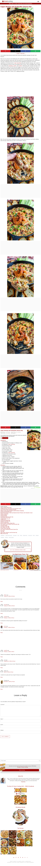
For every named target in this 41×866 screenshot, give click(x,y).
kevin (5, 626)
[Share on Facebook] (25, 51)
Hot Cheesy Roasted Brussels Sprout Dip (10, 529)
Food (21, 535)
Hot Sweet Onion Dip (5, 526)
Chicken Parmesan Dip (6, 518)
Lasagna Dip (4, 519)
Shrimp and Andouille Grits (7, 511)
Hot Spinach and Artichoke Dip (7, 516)
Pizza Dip (3, 530)
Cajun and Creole (9, 535)
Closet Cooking (7, 1)
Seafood (2, 537)
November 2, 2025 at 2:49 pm (9, 681)
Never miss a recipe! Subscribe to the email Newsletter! (20, 3)
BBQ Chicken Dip (5, 533)
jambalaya (11, 65)
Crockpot (14, 535)
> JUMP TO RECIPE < (20, 53)
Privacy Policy (22, 861)
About (11, 861)
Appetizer (2, 535)
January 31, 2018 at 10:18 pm (9, 596)
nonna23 (5, 616)
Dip (18, 535)
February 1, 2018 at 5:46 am (9, 617)
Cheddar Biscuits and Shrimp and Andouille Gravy (11, 508)
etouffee (20, 65)
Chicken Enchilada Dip (6, 520)
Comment (3, 704)
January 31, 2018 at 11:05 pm (9, 605)
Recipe (37, 535)
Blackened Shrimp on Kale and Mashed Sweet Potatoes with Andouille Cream (17, 512)
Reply (2, 601)
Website (2, 730)
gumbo (15, 65)
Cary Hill (5, 604)
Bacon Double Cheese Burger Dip (8, 523)
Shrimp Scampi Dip (5, 522)
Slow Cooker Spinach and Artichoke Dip (9, 532)
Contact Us (15, 861)
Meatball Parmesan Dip (6, 521)
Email (2, 724)
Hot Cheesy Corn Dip (5, 527)
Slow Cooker (11, 537)
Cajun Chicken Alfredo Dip (6, 507)
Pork (34, 535)
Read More (23, 781)
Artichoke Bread (4, 525)
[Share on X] (15, 51)
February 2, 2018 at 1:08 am (9, 651)
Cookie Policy (28, 861)
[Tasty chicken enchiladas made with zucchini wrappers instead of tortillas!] (33, 558)
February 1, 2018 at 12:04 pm (9, 627)
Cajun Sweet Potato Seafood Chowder (9, 509)
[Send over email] (35, 51)
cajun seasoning (17, 63)
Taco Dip (3, 531)
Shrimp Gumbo (4, 514)
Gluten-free (25, 535)
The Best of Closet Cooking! (22, 767)
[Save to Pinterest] (6, 51)
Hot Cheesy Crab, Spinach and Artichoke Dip (10, 524)
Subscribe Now (22, 770)
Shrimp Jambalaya (5, 513)
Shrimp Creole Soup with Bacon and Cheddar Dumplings (13, 510)
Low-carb (30, 535)
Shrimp (6, 537)
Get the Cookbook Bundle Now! (18, 549)
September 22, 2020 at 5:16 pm (9, 661)
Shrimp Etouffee (4, 515)
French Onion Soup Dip (6, 528)
